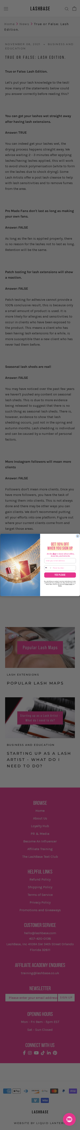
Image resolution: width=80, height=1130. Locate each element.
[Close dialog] (77, 536)
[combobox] (48, 568)
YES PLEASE (59, 575)
